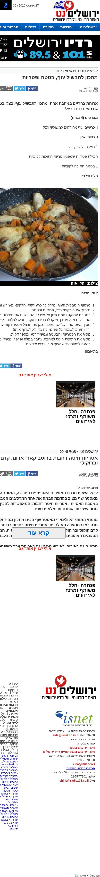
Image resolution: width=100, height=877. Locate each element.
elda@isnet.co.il (64, 735)
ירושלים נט (87, 27)
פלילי (15, 692)
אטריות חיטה (83, 487)
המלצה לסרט (9, 767)
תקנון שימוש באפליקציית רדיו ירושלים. (68, 751)
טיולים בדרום (9, 782)
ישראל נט (11, 799)
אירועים (13, 713)
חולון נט (13, 825)
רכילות (30, 27)
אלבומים (12, 710)
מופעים (13, 707)
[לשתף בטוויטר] (19, 89)
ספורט (48, 27)
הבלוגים (12, 729)
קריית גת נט (10, 822)
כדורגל (14, 686)
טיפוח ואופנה (10, 790)
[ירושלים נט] (67, 701)
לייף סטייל (10, 723)
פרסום (13, 828)
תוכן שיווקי (11, 738)
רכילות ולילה (9, 698)
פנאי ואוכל (68, 71)
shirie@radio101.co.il (74, 780)
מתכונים (13, 802)
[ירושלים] (74, 22)
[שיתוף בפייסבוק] (31, 89)
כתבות (14, 719)
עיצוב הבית (11, 787)
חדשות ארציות (9, 695)
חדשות (66, 27)
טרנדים (13, 726)
